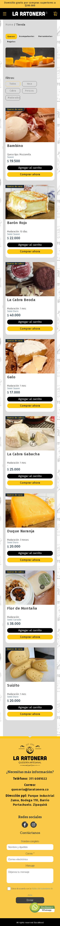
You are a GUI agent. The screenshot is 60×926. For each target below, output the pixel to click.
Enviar (30, 900)
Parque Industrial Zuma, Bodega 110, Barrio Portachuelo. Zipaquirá (30, 800)
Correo (30, 853)
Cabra (13, 90)
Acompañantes (26, 36)
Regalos (11, 41)
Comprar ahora (30, 174)
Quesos (11, 36)
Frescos (29, 90)
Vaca (29, 83)
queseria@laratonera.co (29, 787)
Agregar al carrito (30, 167)
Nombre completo (30, 841)
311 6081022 (30, 779)
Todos (13, 83)
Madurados (14, 97)
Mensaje (30, 865)
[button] (4, 13)
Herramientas (45, 36)
